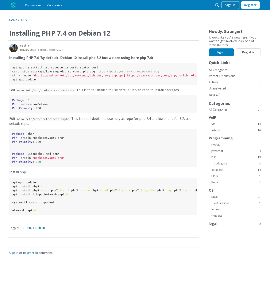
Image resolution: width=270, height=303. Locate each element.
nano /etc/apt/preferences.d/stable (45, 90)
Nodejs (236, 145)
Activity (214, 82)
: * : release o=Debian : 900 (30, 104)
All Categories (218, 70)
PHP (23, 228)
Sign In (13, 253)
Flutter (236, 182)
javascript (236, 151)
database (236, 170)
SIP (236, 124)
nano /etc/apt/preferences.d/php (43, 118)
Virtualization (237, 203)
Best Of (214, 95)
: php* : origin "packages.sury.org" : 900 (38, 147)
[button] (13, 48)
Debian (40, 228)
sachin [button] (24, 45)
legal (235, 224)
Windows (236, 216)
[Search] (217, 5)
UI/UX (236, 176)
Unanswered (217, 88)
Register (28, 253)
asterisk (236, 130)
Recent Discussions (222, 76)
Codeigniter (237, 164)
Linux (30, 228)
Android (236, 209)
